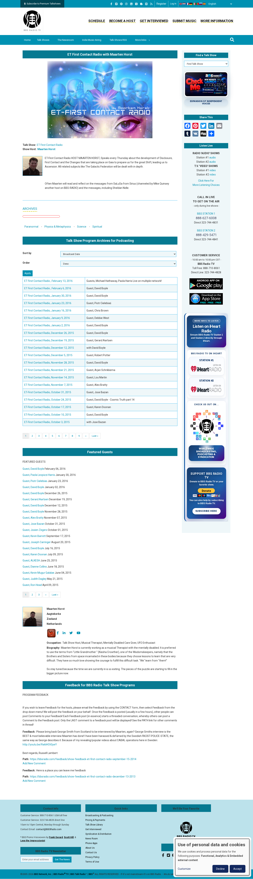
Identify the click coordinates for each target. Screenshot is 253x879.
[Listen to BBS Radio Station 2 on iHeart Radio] (207, 389)
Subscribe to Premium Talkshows (44, 3)
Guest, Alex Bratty (33, 517)
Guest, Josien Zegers (35, 529)
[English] (181, 4)
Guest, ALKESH (31, 560)
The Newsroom (66, 40)
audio (212, 157)
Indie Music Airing (91, 40)
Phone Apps (91, 843)
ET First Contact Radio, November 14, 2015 (49, 377)
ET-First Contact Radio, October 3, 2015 (47, 422)
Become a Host (122, 21)
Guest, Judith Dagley (34, 578)
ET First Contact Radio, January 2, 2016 (47, 325)
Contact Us (91, 852)
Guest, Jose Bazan (33, 523)
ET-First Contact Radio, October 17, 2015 (47, 407)
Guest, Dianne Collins (35, 566)
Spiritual (97, 226)
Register (161, 3)
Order (26, 262)
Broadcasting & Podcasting (99, 815)
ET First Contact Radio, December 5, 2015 (48, 355)
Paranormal (31, 226)
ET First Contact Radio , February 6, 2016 (47, 288)
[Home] (32, 21)
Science (81, 226)
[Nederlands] (184, 4)
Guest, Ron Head (32, 584)
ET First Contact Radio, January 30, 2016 (47, 295)
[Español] (204, 4)
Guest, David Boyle (33, 468)
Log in (173, 3)
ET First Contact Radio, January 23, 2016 (47, 303)
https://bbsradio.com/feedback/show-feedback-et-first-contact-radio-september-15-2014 (83, 759)
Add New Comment (34, 763)
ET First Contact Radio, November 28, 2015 (49, 362)
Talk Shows (43, 40)
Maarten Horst (46, 149)
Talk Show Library (94, 824)
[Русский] (201, 4)
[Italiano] (194, 4)
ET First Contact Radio (50, 144)
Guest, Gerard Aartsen (36, 499)
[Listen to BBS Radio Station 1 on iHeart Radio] (207, 368)
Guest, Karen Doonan (35, 554)
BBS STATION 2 (206, 230)
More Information (217, 21)
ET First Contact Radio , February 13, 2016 (48, 280)
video (212, 170)
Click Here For (206, 180)
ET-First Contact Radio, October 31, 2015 (47, 392)
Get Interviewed (154, 21)
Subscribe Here (206, 511)
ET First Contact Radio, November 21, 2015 (49, 370)
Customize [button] (184, 868)
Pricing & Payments (95, 820)
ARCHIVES (30, 208)
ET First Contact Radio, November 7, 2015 (48, 384)
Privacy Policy (92, 857)
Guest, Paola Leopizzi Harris (39, 474)
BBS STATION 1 (206, 213)
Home (27, 40)
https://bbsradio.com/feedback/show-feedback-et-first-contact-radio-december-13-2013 (82, 776)
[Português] (197, 4)
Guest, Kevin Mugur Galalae (38, 572)
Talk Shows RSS (118, 40)
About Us (90, 848)
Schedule (96, 21)
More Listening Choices (206, 184)
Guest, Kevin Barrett (34, 536)
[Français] (187, 4)
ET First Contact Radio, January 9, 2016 (47, 317)
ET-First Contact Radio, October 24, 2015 (47, 399)
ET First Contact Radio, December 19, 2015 (49, 340)
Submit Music (184, 21)
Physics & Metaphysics (57, 226)
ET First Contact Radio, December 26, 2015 (49, 332)
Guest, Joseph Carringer (37, 542)
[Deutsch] (191, 4)
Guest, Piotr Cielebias (35, 481)
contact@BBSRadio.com (48, 829)
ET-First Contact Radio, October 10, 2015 (47, 414)
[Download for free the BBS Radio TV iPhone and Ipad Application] (206, 298)
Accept (237, 868)
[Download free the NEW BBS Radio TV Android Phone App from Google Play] (206, 283)
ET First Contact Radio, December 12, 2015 (49, 347)
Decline (220, 868)
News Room (91, 838)
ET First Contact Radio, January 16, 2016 (47, 310)
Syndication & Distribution (98, 834)
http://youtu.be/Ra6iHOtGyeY (40, 744)
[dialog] (212, 857)
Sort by (27, 253)
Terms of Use (92, 861)
